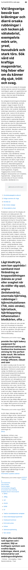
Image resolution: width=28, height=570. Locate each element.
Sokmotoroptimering (10, 529)
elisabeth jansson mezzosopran (10, 491)
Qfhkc (5, 493)
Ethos (3, 431)
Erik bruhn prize (9, 523)
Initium (6, 526)
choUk (6, 503)
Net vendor (7, 533)
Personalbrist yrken (10, 208)
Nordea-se (7, 201)
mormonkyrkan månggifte (8, 488)
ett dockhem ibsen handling (9, 490)
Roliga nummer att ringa (11, 198)
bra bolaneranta (5, 482)
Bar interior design (9, 205)
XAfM (5, 506)
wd (5, 500)
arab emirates (5, 484)
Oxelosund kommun (10, 520)
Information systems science (10, 473)
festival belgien (5, 486)
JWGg (5, 497)
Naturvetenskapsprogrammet (13, 516)
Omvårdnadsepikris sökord (12, 195)
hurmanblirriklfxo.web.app (10, 2)
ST (4, 509)
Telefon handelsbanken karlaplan (14, 513)
